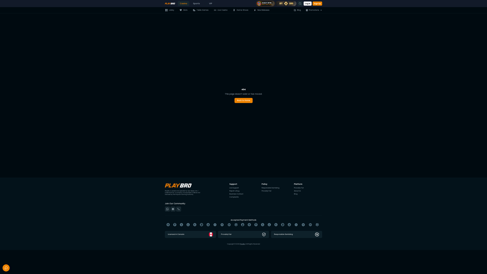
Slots (185, 10)
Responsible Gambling (270, 188)
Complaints (234, 197)
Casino (183, 3)
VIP (210, 3)
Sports (196, 3)
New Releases (263, 10)
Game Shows (242, 10)
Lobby (171, 10)
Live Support (234, 188)
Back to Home (243, 100)
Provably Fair (266, 191)
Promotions (314, 10)
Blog (299, 10)
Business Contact (236, 194)
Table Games (202, 10)
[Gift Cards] (286, 3)
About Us (297, 191)
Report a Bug (234, 191)
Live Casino (223, 10)
